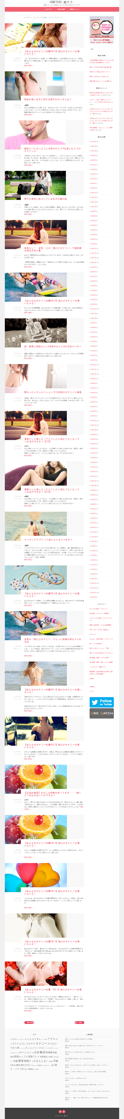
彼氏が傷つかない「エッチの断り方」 (101, 81)
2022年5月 (93, 286)
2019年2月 (93, 467)
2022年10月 (93, 262)
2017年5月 (93, 555)
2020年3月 (93, 406)
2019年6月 (93, 448)
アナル (52, 1038)
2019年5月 (93, 453)
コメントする (17, 107)
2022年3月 (93, 295)
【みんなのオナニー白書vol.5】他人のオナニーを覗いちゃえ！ (52, 745)
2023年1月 (93, 248)
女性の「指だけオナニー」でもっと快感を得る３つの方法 (52, 640)
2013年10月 (93, 592)
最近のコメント (75, 9)
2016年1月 (93, 578)
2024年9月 (93, 155)
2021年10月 (93, 318)
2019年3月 (93, 462)
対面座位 (44, 1057)
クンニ (28, 1047)
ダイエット (93, 634)
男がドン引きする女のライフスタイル (101, 653)
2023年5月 (93, 230)
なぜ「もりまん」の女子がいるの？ (76, 1078)
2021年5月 (93, 341)
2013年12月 (93, 583)
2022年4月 (93, 290)
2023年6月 (93, 225)
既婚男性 (51, 1061)
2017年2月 (93, 569)
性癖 (16, 1061)
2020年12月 (93, 365)
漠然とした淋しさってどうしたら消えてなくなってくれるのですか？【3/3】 (52, 440)
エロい (22, 1043)
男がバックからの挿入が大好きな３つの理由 (78, 1039)
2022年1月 (93, 304)
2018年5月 (93, 509)
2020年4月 (93, 402)
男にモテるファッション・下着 (99, 648)
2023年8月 (93, 216)
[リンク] (63, 1111)
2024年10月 (93, 151)
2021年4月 (93, 346)
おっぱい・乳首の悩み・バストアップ (101, 639)
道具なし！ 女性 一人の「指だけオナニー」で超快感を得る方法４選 (53, 249)
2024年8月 (93, 160)
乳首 (36, 1052)
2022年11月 (93, 258)
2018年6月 (93, 504)
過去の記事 (61, 9)
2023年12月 (93, 197)
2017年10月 (93, 537)
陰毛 (52, 1065)
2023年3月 (93, 239)
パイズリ (50, 1048)
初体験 (49, 1052)
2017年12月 (93, 532)
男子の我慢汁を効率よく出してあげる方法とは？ (80, 1058)
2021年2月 (93, 355)
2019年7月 (93, 444)
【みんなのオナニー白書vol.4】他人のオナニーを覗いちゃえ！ (52, 844)
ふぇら (28, 1038)
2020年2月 (93, 411)
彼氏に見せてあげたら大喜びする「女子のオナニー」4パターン (84, 1046)
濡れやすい (26, 1065)
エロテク (30, 1043)
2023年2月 (93, 244)
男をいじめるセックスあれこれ (99, 76)
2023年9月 (93, 211)
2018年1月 (93, 527)
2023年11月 (93, 202)
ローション (25, 1052)
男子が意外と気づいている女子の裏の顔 (45, 198)
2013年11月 (93, 588)
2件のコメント (17, 60)
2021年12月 (93, 309)
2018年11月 (93, 481)
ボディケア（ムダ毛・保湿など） (100, 630)
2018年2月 (93, 523)
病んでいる (34, 1065)
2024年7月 (93, 165)
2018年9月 (93, 490)
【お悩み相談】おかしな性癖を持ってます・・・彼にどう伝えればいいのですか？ (52, 794)
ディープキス (38, 1048)
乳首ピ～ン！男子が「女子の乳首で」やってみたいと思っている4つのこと (88, 1091)
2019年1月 (93, 471)
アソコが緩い (44, 1039)
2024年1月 (93, 193)
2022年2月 (93, 299)
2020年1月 (93, 416)
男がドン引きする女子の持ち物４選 (100, 67)
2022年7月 (93, 276)
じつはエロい (21, 1039)
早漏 (55, 1060)
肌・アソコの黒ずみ (96, 643)
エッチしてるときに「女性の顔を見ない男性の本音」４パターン (84, 1085)
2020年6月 (93, 392)
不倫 (33, 1052)
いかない (14, 1039)
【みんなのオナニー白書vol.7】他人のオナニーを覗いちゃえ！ (53, 690)
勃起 (55, 1052)
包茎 (12, 1057)
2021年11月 (93, 313)
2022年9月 (93, 267)
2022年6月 (93, 281)
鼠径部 (37, 1069)
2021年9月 (93, 323)
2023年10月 (93, 206)
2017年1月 (93, 574)
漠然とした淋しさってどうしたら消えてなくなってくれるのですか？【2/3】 (52, 490)
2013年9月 (93, 597)
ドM (46, 1048)
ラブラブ (17, 1052)
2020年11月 (93, 369)
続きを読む (29, 65)
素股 (39, 1065)
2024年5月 (93, 174)
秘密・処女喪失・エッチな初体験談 (100, 625)
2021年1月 (93, 360)
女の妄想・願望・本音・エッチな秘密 (101, 662)
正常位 (13, 1065)
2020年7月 (93, 388)
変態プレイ (34, 1056)
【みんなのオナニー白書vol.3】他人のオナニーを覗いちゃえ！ (52, 892)
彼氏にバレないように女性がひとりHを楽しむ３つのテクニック (52, 149)
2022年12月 (93, 253)
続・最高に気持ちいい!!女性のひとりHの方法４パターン (52, 347)
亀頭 (42, 1052)
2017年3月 (93, 565)
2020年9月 (93, 379)
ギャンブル (22, 1048)
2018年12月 (93, 476)
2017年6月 (93, 551)
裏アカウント (48, 1065)
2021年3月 (93, 351)
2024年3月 (93, 183)
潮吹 (18, 1065)
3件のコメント (17, 648)
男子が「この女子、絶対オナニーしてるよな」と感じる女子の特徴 (85, 1071)
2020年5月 (93, 397)
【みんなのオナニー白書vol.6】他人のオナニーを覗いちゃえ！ (52, 594)
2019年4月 (93, 458)
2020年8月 (93, 383)
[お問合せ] (60, 1111)
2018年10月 (93, 485)
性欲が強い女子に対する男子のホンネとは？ (48, 99)
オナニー (41, 1043)
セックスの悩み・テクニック (98, 609)
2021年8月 (93, 327)
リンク (92, 691)
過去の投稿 (30, 1022)
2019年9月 (93, 434)
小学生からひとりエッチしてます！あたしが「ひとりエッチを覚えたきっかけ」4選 (101, 111)
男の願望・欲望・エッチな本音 (99, 657)
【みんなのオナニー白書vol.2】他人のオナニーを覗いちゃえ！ (52, 942)
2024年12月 (93, 141)
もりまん (36, 1039)
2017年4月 (93, 560)
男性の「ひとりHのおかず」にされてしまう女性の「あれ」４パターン (86, 1065)
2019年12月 (93, 420)
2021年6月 (93, 337)
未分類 (92, 678)
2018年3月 (93, 518)
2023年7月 (93, 220)
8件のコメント (17, 257)
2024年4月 (93, 179)
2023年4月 (93, 234)
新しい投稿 (78, 1022)
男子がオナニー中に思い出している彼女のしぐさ (80, 1052)
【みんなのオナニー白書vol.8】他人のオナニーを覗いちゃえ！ (52, 52)
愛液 (21, 1060)
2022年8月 (93, 272)
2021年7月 (93, 332)
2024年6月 (93, 169)
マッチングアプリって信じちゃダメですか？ (48, 539)
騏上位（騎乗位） (28, 1069)
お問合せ (92, 687)
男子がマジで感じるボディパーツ (100, 72)
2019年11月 (93, 425)
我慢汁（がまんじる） (36, 1060)
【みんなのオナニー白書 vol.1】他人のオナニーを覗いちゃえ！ (53, 990)
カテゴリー (49, 9)
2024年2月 (93, 188)
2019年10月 (93, 430)
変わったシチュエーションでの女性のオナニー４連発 (53, 391)
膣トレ (42, 1065)
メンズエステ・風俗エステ (98, 667)
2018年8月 (93, 495)
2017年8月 (93, 546)
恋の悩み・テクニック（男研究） (100, 613)
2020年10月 (93, 374)
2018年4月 (93, 513)
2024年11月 (93, 146)
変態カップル (21, 1056)
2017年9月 (93, 541)
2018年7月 (93, 499)
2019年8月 (93, 439)
